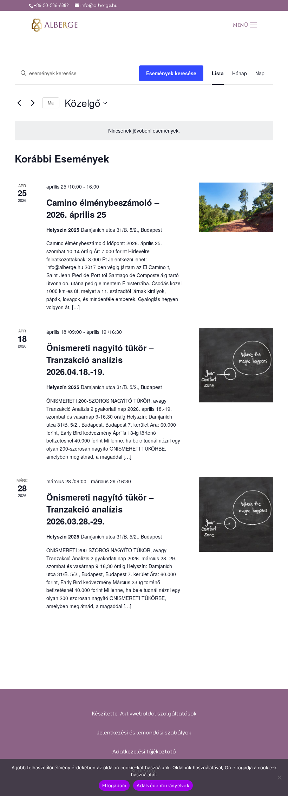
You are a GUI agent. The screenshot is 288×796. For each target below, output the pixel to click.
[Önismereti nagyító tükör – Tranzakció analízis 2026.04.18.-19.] (236, 365)
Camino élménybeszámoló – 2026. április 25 (102, 208)
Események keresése (171, 73)
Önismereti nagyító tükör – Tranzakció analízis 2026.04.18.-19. (99, 359)
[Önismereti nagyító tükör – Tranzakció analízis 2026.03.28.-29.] (236, 514)
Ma (51, 103)
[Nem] (279, 777)
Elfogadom (114, 785)
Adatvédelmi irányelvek (163, 785)
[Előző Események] (19, 103)
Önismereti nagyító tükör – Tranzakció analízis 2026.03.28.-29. (99, 509)
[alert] (144, 130)
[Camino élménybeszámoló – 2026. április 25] (236, 208)
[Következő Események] (32, 103)
